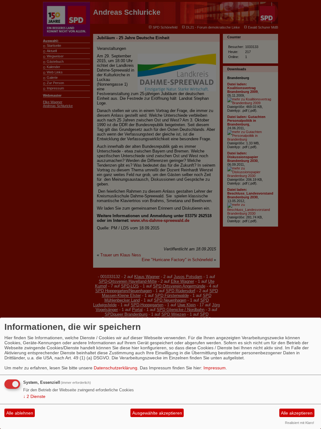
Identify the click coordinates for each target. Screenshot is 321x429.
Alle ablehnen (19, 413)
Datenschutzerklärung (115, 367)
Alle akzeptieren (297, 413)
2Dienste (34, 396)
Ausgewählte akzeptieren (157, 413)
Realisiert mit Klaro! (299, 423)
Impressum (214, 367)
